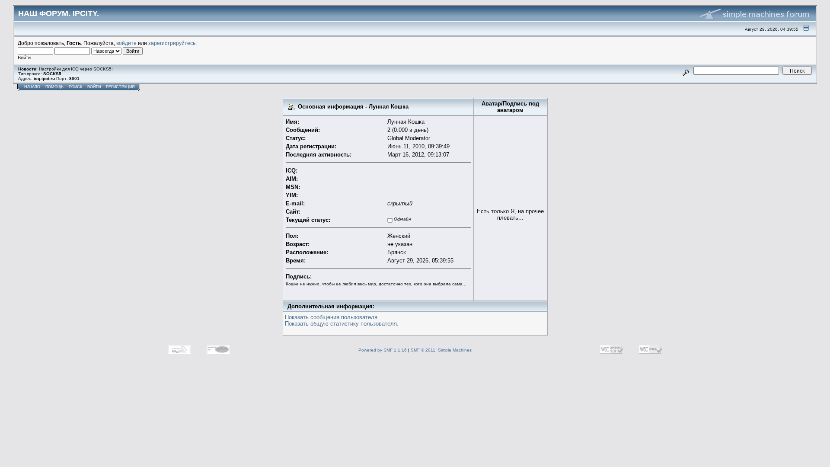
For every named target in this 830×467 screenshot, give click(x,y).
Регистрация (120, 87)
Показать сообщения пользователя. (332, 317)
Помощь (54, 87)
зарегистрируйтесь (171, 43)
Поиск (75, 87)
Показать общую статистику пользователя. (342, 323)
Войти (94, 87)
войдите (126, 43)
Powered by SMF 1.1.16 (382, 350)
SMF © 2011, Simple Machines (441, 350)
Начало (32, 87)
